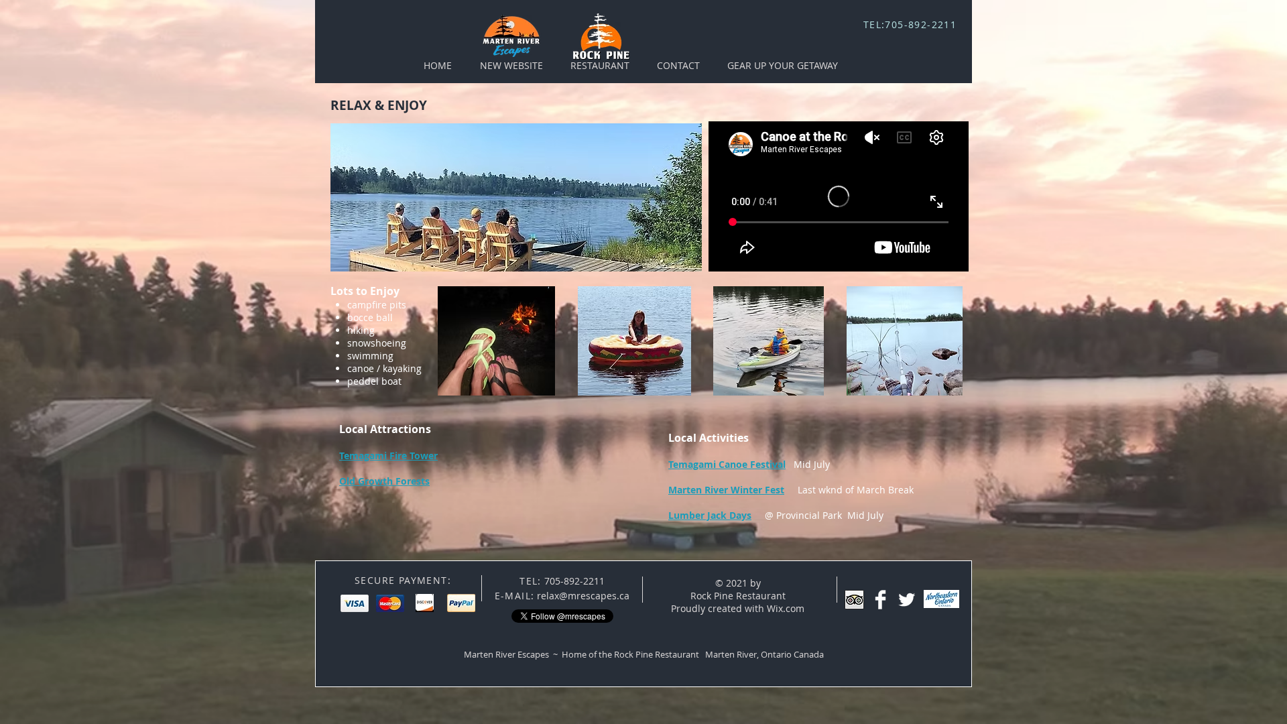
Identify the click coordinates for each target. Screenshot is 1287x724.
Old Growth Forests (384, 481)
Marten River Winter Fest (726, 489)
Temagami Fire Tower (388, 455)
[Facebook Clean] (880, 599)
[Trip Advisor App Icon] (854, 599)
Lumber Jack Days (709, 515)
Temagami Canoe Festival (727, 464)
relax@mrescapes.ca (583, 595)
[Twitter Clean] (906, 599)
